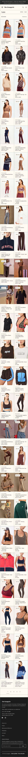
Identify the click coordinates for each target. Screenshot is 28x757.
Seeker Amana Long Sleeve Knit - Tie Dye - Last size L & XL (20, 684)
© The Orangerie (6, 753)
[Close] (24, 2)
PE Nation (17, 66)
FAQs (3, 725)
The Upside (3, 39)
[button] (2, 7)
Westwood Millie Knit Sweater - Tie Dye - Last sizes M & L (6, 309)
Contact (4, 733)
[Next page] (20, 692)
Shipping (4, 730)
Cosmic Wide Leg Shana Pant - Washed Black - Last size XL (6, 684)
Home (21, 12)
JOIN (23, 746)
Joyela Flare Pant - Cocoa (7, 280)
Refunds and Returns (7, 728)
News (3, 735)
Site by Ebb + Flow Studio (18, 753)
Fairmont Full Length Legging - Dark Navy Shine (6, 629)
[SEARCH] (23, 7)
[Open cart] (26, 7)
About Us (4, 723)
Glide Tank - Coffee (5, 361)
